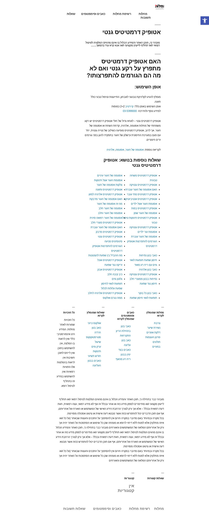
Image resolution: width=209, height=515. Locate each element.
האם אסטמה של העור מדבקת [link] (105, 199)
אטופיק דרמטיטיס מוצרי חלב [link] (106, 222)
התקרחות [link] (125, 335)
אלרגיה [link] (110, 149)
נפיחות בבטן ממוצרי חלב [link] (143, 279)
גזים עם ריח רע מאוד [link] (145, 264)
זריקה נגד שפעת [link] (113, 264)
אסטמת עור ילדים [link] (147, 231)
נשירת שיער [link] (153, 327)
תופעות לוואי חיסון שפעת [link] (143, 297)
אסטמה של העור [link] (134, 149)
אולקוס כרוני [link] (94, 323)
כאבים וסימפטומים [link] (93, 14)
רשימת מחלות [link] (122, 14)
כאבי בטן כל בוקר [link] (147, 293)
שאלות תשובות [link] (74, 508)
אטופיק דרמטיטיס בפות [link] (144, 208)
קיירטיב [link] (129, 106)
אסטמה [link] (120, 149)
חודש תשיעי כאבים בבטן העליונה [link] (94, 361)
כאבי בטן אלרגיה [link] (148, 269)
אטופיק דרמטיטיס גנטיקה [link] (143, 184)
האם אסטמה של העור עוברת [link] (141, 189)
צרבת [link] (157, 323)
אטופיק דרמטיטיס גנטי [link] (110, 236)
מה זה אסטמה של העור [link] (109, 203)
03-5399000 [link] (130, 111)
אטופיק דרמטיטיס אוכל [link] (109, 260)
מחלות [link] (143, 14)
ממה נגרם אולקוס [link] (112, 297)
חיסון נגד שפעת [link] (148, 283)
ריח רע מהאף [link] (123, 359)
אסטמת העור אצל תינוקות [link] (108, 180)
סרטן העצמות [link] (152, 337)
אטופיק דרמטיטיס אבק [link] (109, 269)
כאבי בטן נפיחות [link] (148, 255)
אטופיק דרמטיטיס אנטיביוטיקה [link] (140, 199)
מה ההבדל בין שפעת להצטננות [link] (105, 255)
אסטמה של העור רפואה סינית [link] (106, 217)
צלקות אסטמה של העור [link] (109, 184)
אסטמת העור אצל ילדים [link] (144, 203)
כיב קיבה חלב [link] (114, 274)
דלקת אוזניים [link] (153, 332)
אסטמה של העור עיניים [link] (109, 175)
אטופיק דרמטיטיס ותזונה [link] (109, 189)
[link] (205, 20)
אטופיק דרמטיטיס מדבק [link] (109, 231)
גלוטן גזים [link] (117, 279)
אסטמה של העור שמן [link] (145, 213)
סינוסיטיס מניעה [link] (113, 241)
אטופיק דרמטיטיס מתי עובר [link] (142, 194)
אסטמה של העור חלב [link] (110, 208)
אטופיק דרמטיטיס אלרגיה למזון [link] (105, 194)
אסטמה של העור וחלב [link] (110, 213)
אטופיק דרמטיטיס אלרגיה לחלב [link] (105, 293)
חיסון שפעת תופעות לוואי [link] (143, 260)
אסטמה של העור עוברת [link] (144, 236)
